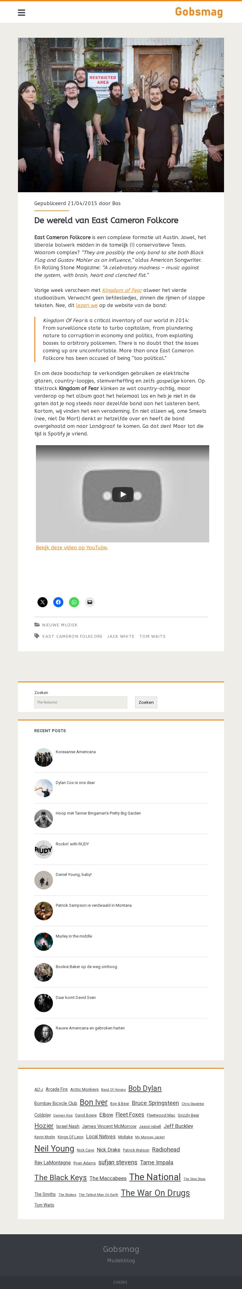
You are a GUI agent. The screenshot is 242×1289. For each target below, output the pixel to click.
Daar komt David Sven (76, 997)
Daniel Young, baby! (74, 874)
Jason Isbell (150, 1126)
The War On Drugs (155, 1193)
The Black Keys (60, 1177)
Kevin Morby (44, 1137)
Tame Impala (156, 1162)
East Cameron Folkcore (73, 636)
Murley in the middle (74, 936)
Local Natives (101, 1137)
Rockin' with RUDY (72, 844)
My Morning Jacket (149, 1137)
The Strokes (67, 1195)
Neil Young (54, 1149)
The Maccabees (108, 1178)
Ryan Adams (84, 1163)
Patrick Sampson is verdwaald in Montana (94, 905)
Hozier (44, 1125)
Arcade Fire (57, 1089)
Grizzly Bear (188, 1115)
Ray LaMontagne (52, 1163)
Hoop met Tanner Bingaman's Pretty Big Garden (98, 813)
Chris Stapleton (193, 1104)
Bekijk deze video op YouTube (71, 548)
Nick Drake (108, 1150)
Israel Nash (67, 1126)
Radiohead (166, 1149)
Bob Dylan (145, 1088)
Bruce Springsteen (155, 1103)
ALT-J (38, 1089)
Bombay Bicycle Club (55, 1103)
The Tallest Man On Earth (98, 1195)
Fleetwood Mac (161, 1115)
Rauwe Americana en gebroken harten (90, 1028)
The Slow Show (194, 1179)
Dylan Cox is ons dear (75, 782)
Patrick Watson (136, 1150)
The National (155, 1177)
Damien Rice (63, 1115)
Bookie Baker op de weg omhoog (86, 966)
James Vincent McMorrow (109, 1126)
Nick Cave (85, 1150)
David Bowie (86, 1115)
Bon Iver (94, 1102)
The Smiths (45, 1194)
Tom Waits (152, 636)
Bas (116, 203)
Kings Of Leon (71, 1137)
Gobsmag (121, 1249)
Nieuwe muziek (60, 625)
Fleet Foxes (130, 1114)
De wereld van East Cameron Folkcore (121, 115)
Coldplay (42, 1115)
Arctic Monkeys (84, 1089)
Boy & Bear (119, 1103)
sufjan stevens (117, 1162)
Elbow (106, 1115)
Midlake (125, 1137)
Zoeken (41, 692)
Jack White (121, 636)
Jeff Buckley (178, 1126)
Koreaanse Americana (76, 751)
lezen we (87, 305)
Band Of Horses (113, 1090)
